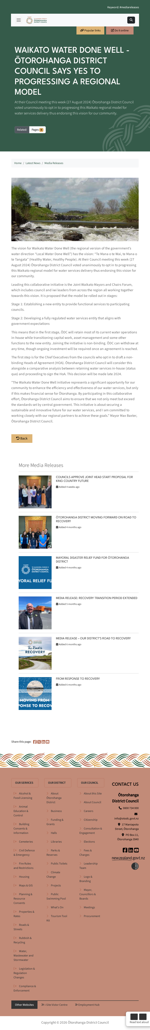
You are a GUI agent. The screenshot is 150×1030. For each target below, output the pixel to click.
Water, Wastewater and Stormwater (23, 955)
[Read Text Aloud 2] (143, 1017)
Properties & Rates (24, 914)
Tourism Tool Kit (56, 918)
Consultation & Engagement (90, 831)
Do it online (121, 30)
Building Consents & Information (21, 828)
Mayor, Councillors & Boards (87, 894)
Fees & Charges (85, 852)
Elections (89, 842)
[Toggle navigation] (131, 20)
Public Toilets (59, 864)
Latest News (33, 163)
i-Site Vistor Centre (56, 1005)
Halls (54, 833)
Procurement (92, 916)
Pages (37, 130)
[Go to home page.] (37, 20)
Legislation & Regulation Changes (24, 973)
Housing (24, 877)
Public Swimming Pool (56, 896)
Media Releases (53, 163)
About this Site (93, 794)
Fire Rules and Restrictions (23, 866)
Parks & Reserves (53, 852)
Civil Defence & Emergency (24, 852)
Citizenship (91, 820)
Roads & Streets (21, 927)
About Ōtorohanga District (53, 798)
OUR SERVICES (24, 783)
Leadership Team (88, 866)
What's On (57, 907)
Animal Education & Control (21, 811)
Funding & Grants (54, 822)
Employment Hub (89, 1005)
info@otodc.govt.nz (126, 819)
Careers (88, 811)
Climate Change (53, 874)
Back (24, 438)
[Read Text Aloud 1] (134, 1017)
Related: (22, 130)
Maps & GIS (26, 885)
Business (56, 811)
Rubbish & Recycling (23, 940)
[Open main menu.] (18, 20)
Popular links (92, 30)
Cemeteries (26, 842)
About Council (92, 802)
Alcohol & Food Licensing (23, 796)
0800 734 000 (131, 808)
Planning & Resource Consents (23, 898)
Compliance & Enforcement (25, 988)
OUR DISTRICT (57, 783)
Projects (56, 885)
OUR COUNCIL (89, 783)
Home (18, 163)
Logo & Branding (85, 879)
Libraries (56, 842)
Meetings (89, 907)
